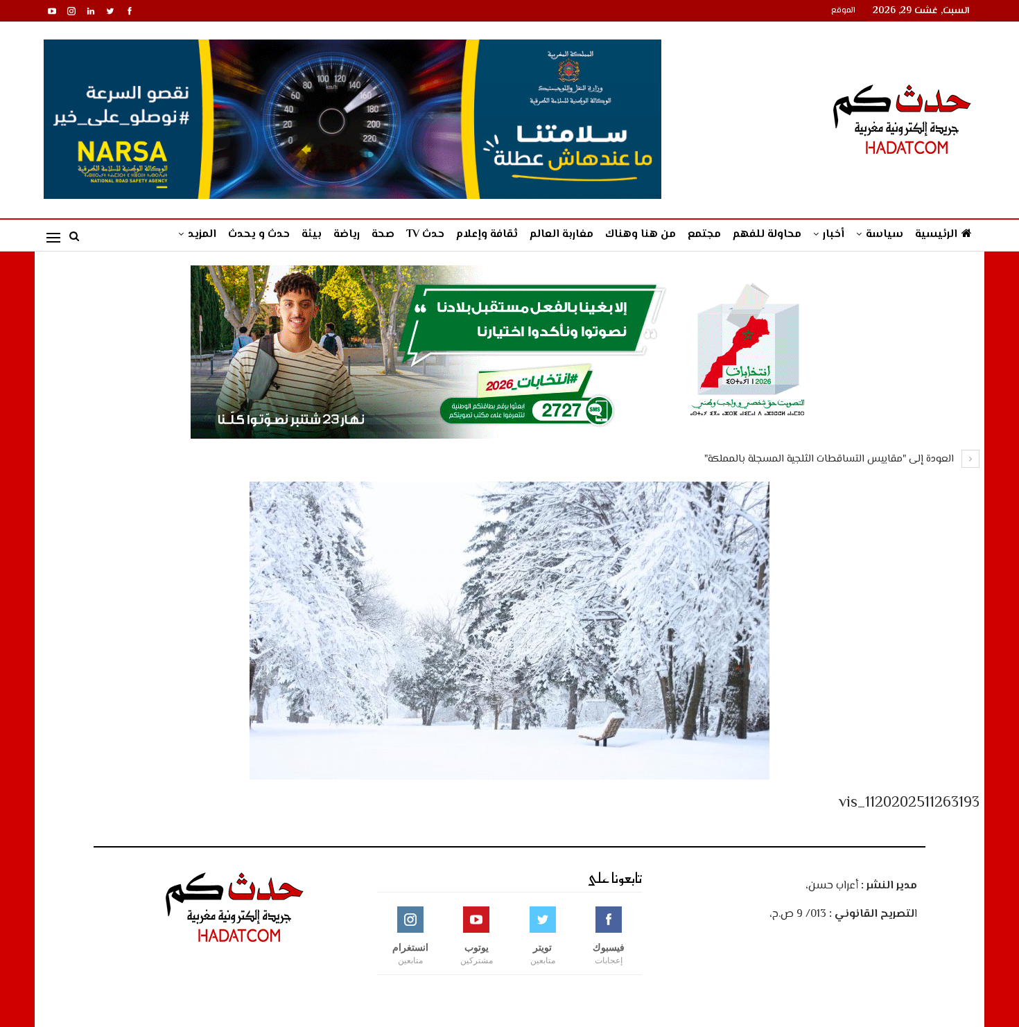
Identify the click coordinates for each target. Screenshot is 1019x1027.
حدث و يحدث (259, 234)
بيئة (312, 234)
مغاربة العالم (561, 234)
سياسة (884, 234)
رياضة (346, 234)
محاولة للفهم (767, 234)
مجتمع (704, 234)
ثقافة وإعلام (487, 234)
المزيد (202, 234)
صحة (383, 234)
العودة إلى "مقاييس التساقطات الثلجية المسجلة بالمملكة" (830, 459)
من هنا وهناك (640, 234)
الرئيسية (936, 234)
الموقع (843, 10)
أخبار (833, 234)
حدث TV (425, 234)
